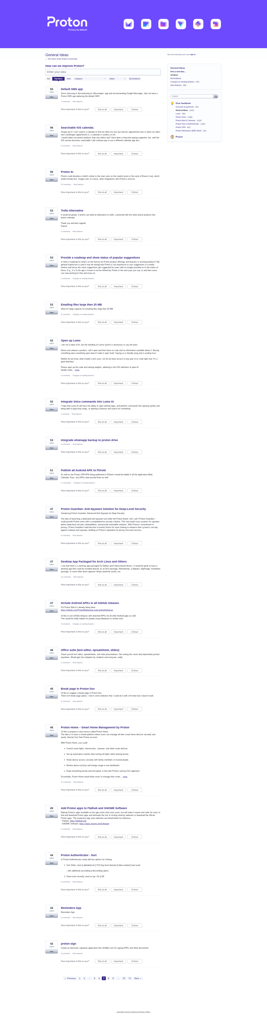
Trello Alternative (72, 210)
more (77, 370)
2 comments (65, 278)
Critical (136, 109)
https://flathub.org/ (78, 821)
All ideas (174, 75)
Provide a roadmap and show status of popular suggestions (100, 257)
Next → (138, 978)
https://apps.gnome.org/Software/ (94, 824)
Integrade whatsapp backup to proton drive (89, 440)
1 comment (65, 414)
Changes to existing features (83, 278)
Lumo (178, 114)
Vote (51, 97)
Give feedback (183, 103)
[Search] (215, 96)
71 (130, 978)
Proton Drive (181, 117)
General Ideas (182, 110)
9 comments (65, 146)
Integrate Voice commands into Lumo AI (87, 401)
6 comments (65, 535)
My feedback (134, 79)
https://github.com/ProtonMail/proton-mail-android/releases (87, 610)
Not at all (104, 109)
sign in (193, 54)
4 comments (65, 375)
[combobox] (193, 96)
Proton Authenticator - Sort (79, 855)
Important (120, 109)
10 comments (66, 184)
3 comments (65, 314)
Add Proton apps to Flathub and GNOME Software (94, 808)
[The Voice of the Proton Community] (133, 24)
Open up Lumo (71, 340)
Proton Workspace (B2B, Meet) (189, 131)
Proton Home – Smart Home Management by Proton (95, 727)
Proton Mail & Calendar (186, 120)
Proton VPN (181, 127)
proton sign (68, 943)
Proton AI (67, 171)
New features (78, 101)
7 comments (65, 101)
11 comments (66, 577)
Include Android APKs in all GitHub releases (90, 603)
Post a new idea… (178, 72)
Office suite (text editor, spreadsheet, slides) (90, 650)
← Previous (70, 978)
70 (124, 978)
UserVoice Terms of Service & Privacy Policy (133, 1012)
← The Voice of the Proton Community (61, 59)
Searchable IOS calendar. (77, 127)
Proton (179, 137)
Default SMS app (72, 89)
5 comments (65, 231)
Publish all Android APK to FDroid (83, 470)
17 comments (66, 483)
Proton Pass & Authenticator (187, 124)
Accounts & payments (185, 107)
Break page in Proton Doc (78, 688)
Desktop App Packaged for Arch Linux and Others (94, 561)
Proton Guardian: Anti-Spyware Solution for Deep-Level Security (103, 509)
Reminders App (71, 907)
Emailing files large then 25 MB (81, 304)
